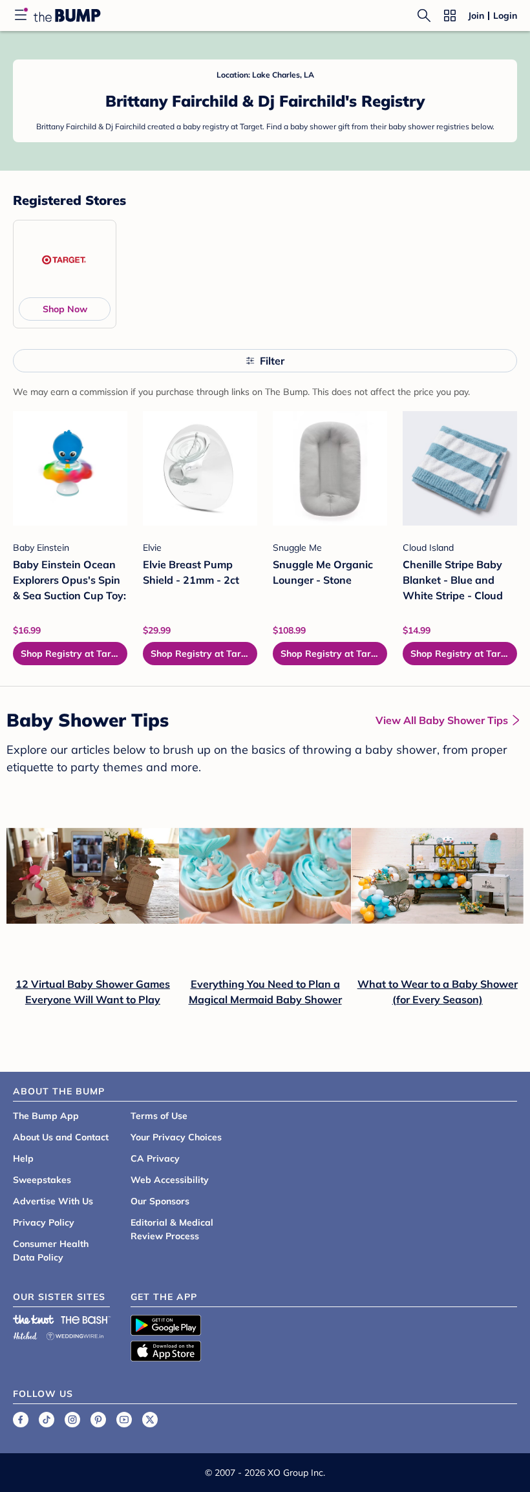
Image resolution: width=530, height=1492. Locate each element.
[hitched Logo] (25, 1334)
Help (23, 1158)
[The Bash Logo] (86, 1319)
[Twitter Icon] (150, 1419)
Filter (272, 360)
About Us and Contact (61, 1137)
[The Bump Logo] (67, 15)
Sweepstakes (42, 1180)
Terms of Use (159, 1116)
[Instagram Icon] (72, 1419)
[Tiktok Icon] (46, 1419)
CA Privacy (155, 1158)
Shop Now (65, 309)
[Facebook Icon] (20, 1419)
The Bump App (46, 1116)
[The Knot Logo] (33, 1319)
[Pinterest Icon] (98, 1419)
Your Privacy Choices (176, 1137)
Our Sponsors (160, 1201)
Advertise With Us (53, 1201)
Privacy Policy (43, 1222)
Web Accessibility (170, 1180)
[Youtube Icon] (124, 1419)
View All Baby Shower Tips (442, 720)
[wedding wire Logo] (75, 1334)
